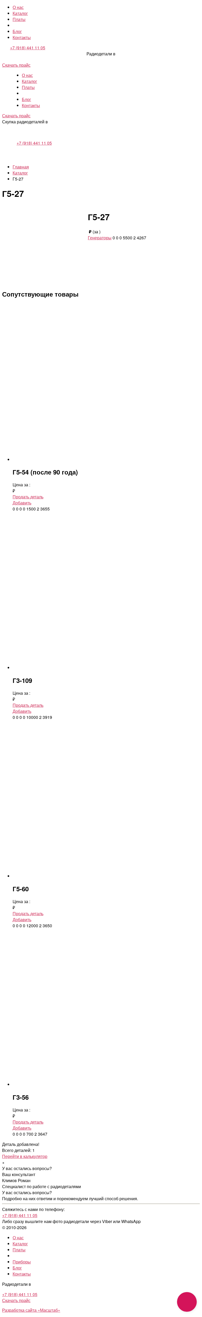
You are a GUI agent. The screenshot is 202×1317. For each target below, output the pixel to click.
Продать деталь (28, 497)
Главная (21, 167)
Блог (17, 31)
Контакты (22, 37)
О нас (18, 7)
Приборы (22, 1262)
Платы (19, 19)
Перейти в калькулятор (24, 1156)
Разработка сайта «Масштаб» (31, 1310)
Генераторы (100, 238)
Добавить (22, 503)
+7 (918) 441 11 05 (27, 48)
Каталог (20, 13)
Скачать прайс (16, 65)
